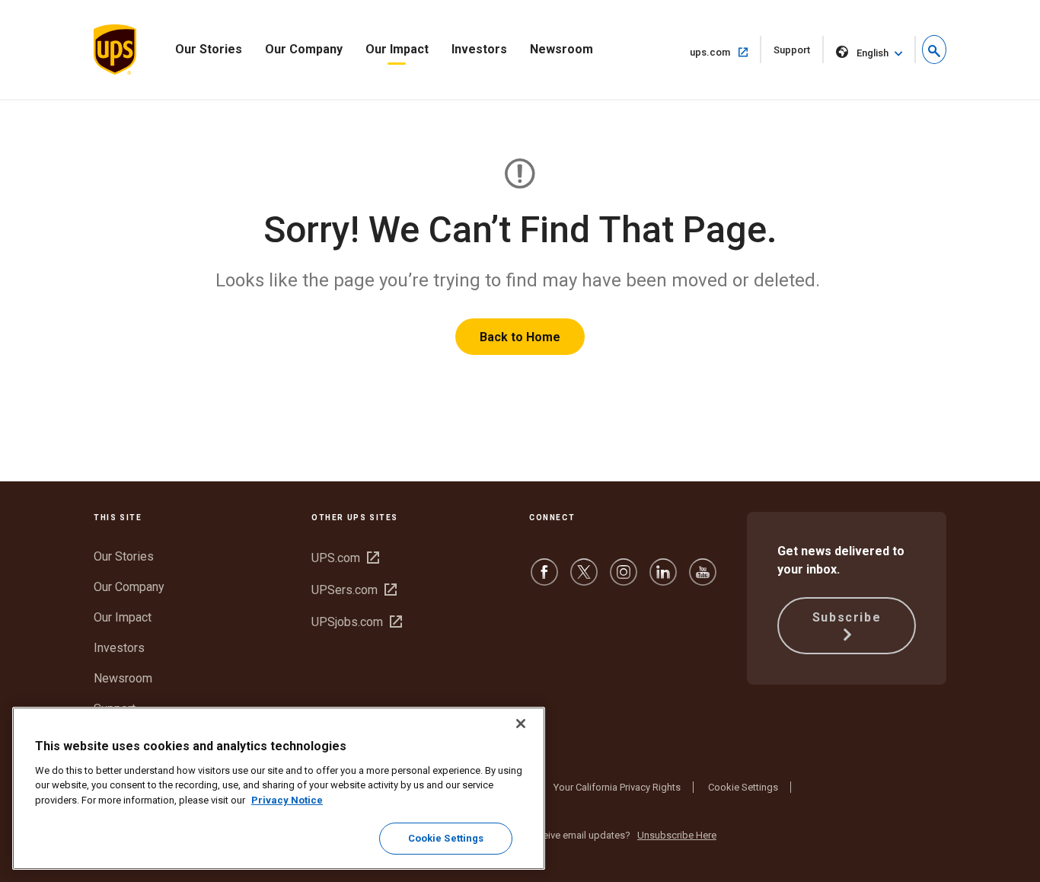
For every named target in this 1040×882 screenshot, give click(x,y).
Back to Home (520, 337)
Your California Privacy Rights (617, 787)
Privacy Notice (287, 800)
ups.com (725, 51)
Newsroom (561, 49)
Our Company (304, 49)
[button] (934, 49)
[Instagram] (623, 579)
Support (799, 53)
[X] (584, 579)
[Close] (521, 723)
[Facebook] (544, 579)
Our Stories (208, 49)
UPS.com (345, 558)
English (872, 53)
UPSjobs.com (356, 622)
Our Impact (397, 49)
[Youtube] (702, 579)
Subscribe (846, 617)
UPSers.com (354, 590)
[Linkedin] (663, 579)
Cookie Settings (743, 787)
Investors (479, 49)
